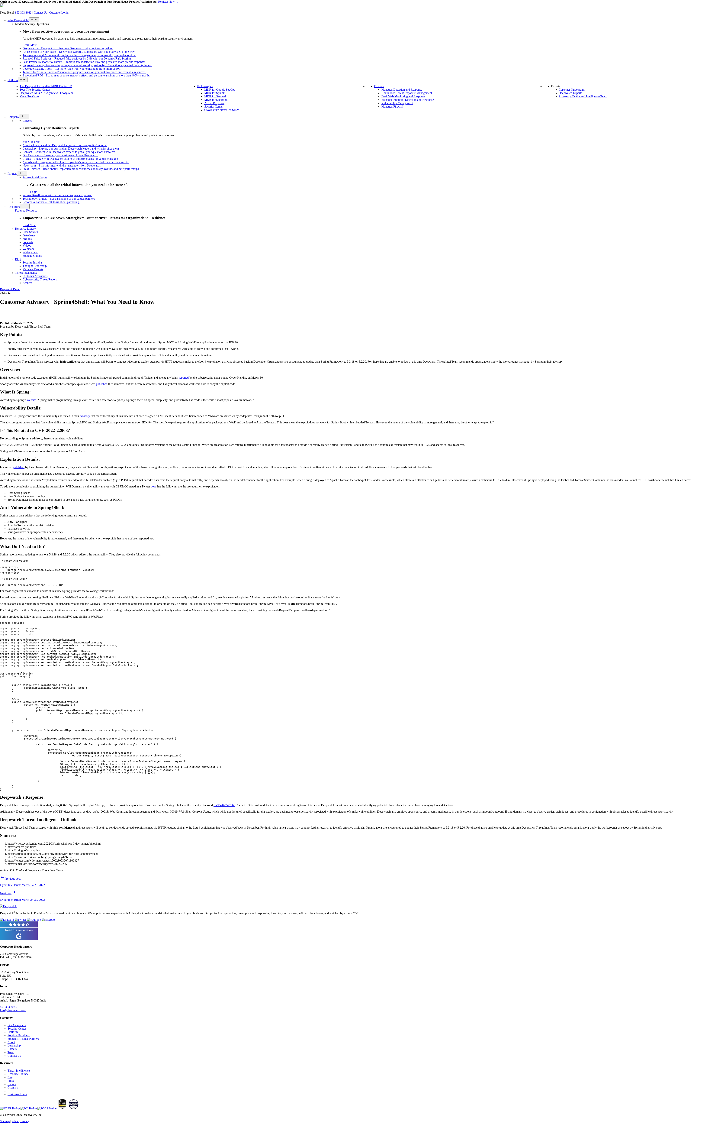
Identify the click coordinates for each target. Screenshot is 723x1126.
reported (184, 377)
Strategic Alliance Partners (23, 1038)
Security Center (17, 1028)
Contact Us (40, 12)
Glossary (13, 1087)
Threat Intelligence (19, 1070)
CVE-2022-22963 (224, 805)
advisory (85, 416)
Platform (13, 1032)
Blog (10, 1077)
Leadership (14, 1045)
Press (11, 1080)
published (102, 384)
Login (33, 191)
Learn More (30, 45)
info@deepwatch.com (13, 1010)
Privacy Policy (20, 1121)
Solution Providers (19, 1035)
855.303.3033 (23, 12)
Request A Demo (10, 289)
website (31, 400)
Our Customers (17, 1025)
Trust (11, 1052)
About (11, 1042)
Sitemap (5, 1121)
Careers (12, 1048)
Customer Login (59, 12)
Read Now (29, 225)
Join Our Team (31, 141)
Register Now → (168, 1)
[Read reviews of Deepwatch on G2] (19, 939)
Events (12, 1084)
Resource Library (18, 1074)
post (153, 486)
